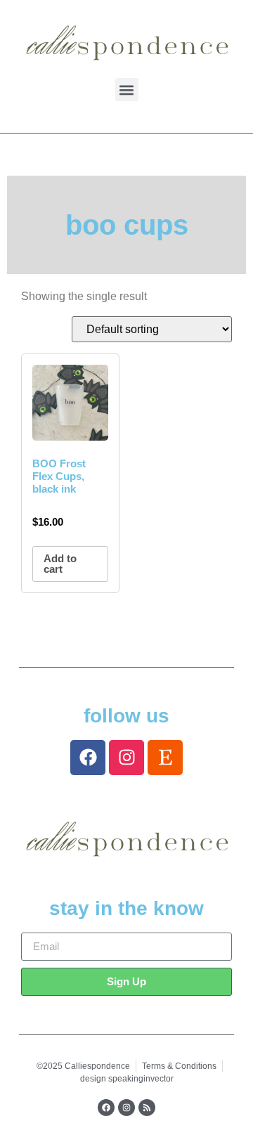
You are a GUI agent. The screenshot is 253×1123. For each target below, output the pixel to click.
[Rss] (146, 1107)
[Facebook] (87, 757)
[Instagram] (126, 757)
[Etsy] (165, 757)
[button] (126, 89)
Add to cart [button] (60, 563)
